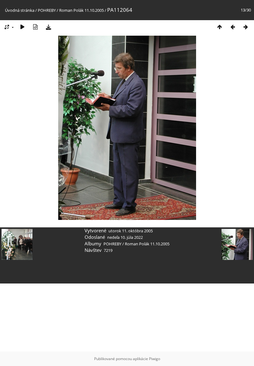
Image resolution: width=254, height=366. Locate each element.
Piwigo (154, 358)
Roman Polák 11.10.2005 (81, 10)
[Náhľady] (219, 26)
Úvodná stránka (19, 10)
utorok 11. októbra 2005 (130, 231)
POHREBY (47, 10)
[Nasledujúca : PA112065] (245, 26)
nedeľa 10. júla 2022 (125, 237)
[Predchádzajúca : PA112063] (232, 26)
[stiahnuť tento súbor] (48, 26)
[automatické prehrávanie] (22, 26)
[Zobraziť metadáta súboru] (35, 26)
